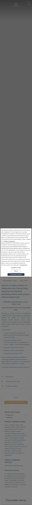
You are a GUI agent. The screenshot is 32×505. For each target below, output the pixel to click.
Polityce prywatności (9, 241)
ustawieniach (23, 264)
